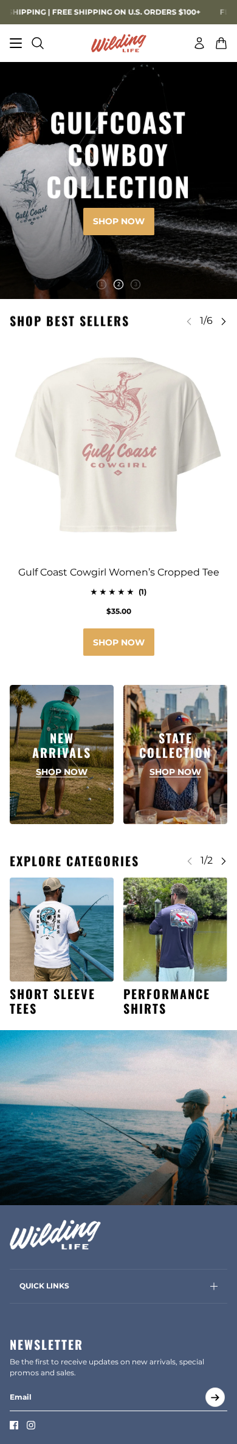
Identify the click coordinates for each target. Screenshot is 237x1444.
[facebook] (14, 1425)
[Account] (199, 43)
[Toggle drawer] (16, 43)
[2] (118, 284)
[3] (135, 284)
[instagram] (31, 1425)
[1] (101, 284)
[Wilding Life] (118, 43)
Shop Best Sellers (69, 321)
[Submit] (215, 1397)
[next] (224, 321)
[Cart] (221, 43)
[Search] (38, 43)
